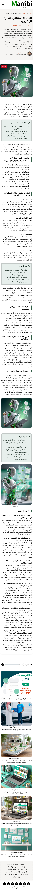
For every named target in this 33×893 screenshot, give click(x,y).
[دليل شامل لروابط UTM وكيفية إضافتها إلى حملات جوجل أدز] (16, 682)
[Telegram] (12, 883)
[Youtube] (20, 883)
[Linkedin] (8, 883)
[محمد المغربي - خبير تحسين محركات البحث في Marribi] (29, 53)
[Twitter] (16, 883)
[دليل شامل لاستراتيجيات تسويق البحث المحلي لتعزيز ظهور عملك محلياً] (16, 745)
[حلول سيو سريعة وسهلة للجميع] (22, 4)
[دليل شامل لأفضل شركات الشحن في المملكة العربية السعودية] (16, 714)
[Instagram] (24, 883)
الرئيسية (30, 13)
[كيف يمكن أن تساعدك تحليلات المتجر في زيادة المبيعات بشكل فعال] (16, 839)
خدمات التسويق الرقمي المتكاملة (21, 25)
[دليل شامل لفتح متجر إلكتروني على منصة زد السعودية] (16, 808)
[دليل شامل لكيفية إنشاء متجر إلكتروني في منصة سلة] (16, 776)
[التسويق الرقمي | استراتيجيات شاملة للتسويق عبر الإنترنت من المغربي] (2, 664)
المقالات (24, 13)
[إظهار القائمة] (3, 4)
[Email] (4, 883)
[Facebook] (28, 883)
